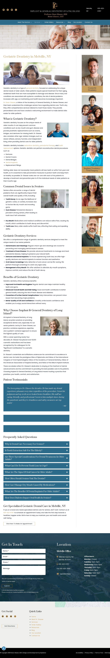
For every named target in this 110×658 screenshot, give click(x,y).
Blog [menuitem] (33, 630)
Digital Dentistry (92, 230)
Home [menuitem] (33, 617)
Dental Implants (12, 162)
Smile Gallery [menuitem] (36, 625)
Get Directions (65, 574)
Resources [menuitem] (35, 628)
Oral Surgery (92, 147)
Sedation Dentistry (92, 189)
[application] (31, 22)
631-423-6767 (101, 9)
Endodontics (92, 195)
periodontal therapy (47, 145)
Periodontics (92, 192)
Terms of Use (99, 653)
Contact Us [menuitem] (35, 636)
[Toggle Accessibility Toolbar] (4, 648)
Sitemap (107, 653)
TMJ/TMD (92, 198)
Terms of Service (7, 581)
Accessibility (79, 653)
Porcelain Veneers (92, 75)
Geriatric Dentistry (92, 114)
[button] (19, 524)
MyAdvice (43, 653)
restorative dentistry (31, 145)
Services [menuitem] (34, 622)
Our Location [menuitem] (36, 633)
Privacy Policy (37, 579)
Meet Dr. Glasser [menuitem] (37, 619)
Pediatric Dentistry (92, 111)
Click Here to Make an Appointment (19, 524)
